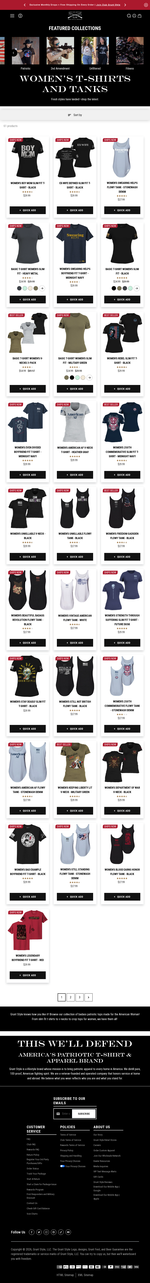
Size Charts (32, 1213)
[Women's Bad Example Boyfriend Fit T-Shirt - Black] (27, 844)
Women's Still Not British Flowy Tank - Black (75, 704)
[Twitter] (39, 1232)
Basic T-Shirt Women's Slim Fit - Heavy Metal (27, 271)
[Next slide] (42, 288)
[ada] (20, 16)
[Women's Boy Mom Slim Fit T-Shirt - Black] (27, 157)
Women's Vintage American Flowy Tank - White (75, 618)
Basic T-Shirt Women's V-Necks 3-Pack (28, 360)
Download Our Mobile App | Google (106, 1188)
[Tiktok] (61, 1232)
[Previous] (25, 5)
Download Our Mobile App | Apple (106, 1197)
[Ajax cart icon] (139, 16)
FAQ (28, 1139)
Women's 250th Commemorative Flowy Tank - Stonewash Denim (122, 706)
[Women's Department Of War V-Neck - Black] (122, 762)
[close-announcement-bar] (146, 5)
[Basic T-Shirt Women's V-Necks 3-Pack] (27, 333)
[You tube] (68, 1232)
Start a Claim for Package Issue (41, 1184)
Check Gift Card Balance (38, 1208)
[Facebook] (31, 1232)
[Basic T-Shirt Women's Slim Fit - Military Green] (35, 288)
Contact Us (32, 1203)
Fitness (130, 68)
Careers (97, 1145)
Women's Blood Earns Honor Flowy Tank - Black (122, 872)
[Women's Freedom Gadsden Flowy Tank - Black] (122, 508)
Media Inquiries (100, 1166)
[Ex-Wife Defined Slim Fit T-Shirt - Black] (75, 157)
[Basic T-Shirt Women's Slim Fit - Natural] (30, 288)
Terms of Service (68, 1134)
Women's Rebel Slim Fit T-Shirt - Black (122, 360)
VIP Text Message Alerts (104, 1171)
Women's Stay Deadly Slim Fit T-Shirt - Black (28, 704)
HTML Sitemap (65, 1275)
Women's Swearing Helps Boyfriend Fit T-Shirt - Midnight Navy (75, 273)
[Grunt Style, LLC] (75, 15)
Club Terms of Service (70, 1140)
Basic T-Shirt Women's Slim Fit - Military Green (75, 360)
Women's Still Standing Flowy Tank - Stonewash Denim (75, 874)
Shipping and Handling (71, 1155)
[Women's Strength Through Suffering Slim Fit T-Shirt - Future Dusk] (122, 590)
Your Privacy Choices (70, 1161)
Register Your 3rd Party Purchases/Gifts (38, 1161)
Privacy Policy (66, 1150)
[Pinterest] (53, 1232)
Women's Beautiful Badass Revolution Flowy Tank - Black (27, 620)
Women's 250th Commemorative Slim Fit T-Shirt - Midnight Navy (122, 452)
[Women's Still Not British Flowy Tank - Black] (75, 676)
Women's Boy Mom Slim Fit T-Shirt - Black (28, 185)
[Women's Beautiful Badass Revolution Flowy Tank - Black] (27, 590)
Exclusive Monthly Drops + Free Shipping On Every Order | (75, 5)
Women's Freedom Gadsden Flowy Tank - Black (122, 536)
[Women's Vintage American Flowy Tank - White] (75, 590)
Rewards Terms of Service (72, 1145)
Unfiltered (95, 68)
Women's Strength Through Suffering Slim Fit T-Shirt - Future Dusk (122, 620)
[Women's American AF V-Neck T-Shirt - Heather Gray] (75, 422)
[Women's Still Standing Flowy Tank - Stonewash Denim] (75, 844)
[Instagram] (46, 1232)
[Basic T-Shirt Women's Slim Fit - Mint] (24, 288)
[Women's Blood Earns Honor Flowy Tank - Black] (122, 844)
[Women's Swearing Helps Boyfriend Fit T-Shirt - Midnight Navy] (75, 243)
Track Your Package (36, 1173)
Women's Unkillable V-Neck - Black (27, 536)
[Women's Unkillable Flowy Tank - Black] (75, 508)
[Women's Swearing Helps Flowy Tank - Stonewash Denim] (122, 157)
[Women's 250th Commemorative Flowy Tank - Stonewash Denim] (122, 676)
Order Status (33, 1168)
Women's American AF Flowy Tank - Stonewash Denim (27, 790)
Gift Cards (98, 1176)
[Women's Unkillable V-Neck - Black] (27, 508)
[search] (129, 16)
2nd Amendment (60, 68)
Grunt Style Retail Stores (105, 1140)
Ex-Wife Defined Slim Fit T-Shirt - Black (75, 185)
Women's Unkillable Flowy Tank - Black (75, 536)
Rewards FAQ (33, 1149)
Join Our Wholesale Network (107, 1155)
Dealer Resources (101, 1161)
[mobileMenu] (12, 16)
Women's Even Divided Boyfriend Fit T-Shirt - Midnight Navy (27, 452)
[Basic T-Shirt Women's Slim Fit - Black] (122, 243)
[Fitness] (130, 50)
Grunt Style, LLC (42, 1249)
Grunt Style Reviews (102, 1182)
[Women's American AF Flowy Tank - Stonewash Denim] (27, 762)
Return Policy (33, 1154)
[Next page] (88, 997)
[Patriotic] (25, 50)
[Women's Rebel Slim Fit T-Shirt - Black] (122, 333)
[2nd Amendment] (60, 50)
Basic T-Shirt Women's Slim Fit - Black (122, 271)
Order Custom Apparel (104, 1150)
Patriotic (26, 68)
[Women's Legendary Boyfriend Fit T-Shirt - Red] (27, 930)
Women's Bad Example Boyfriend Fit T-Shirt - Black (27, 872)
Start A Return (33, 1179)
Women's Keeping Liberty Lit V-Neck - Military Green (75, 790)
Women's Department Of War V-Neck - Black (122, 790)
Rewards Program (35, 1189)
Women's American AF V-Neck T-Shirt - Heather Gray (75, 450)
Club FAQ (31, 1144)
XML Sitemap (85, 1275)
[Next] (125, 5)
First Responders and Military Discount (40, 1196)
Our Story (97, 1134)
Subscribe (84, 1113)
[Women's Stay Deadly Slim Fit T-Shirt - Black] (27, 676)
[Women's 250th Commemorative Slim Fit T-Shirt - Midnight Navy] (122, 422)
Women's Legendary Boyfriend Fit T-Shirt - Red (28, 958)
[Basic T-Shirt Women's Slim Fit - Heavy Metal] (27, 243)
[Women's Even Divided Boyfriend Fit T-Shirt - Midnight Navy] (27, 422)
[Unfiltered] (95, 50)
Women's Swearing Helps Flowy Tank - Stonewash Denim (122, 187)
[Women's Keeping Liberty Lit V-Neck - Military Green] (75, 762)
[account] (134, 16)
